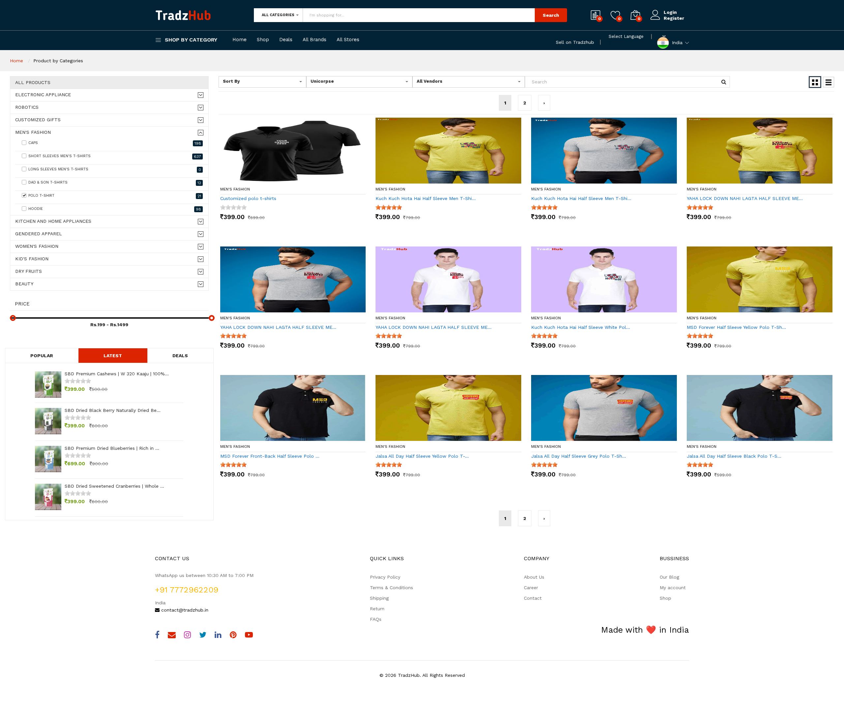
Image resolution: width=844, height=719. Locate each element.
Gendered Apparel (38, 233)
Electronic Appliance (43, 94)
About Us (534, 577)
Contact (533, 598)
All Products (32, 82)
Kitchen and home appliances (53, 221)
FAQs (375, 619)
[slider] (78, 381)
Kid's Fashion (31, 258)
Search (551, 15)
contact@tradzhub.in (184, 610)
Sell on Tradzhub (575, 42)
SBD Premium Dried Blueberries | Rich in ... (112, 448)
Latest (113, 355)
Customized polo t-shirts (248, 198)
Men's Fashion (33, 132)
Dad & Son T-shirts (114, 182)
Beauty (24, 283)
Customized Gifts (38, 119)
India (677, 42)
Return (377, 608)
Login (670, 12)
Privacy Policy (385, 577)
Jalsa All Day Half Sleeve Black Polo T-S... (734, 456)
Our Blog (669, 577)
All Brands (314, 40)
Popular (41, 355)
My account (673, 587)
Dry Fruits (28, 271)
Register (674, 18)
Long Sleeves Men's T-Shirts (114, 169)
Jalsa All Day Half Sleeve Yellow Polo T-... (422, 456)
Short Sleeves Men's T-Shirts (114, 156)
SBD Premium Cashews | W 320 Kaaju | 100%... (117, 373)
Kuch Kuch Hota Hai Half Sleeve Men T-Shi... (426, 198)
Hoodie (114, 209)
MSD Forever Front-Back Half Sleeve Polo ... (269, 456)
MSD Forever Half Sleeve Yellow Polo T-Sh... (736, 327)
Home (239, 40)
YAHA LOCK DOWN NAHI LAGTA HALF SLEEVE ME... (745, 198)
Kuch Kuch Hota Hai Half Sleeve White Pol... (580, 327)
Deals (285, 40)
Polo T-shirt (114, 195)
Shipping (379, 598)
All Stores (348, 40)
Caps (114, 143)
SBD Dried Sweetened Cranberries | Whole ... (114, 486)
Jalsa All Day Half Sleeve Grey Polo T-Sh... (578, 456)
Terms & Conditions (391, 587)
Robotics (27, 107)
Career (531, 587)
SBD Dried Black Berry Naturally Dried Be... (113, 410)
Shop (263, 40)
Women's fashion (36, 246)
